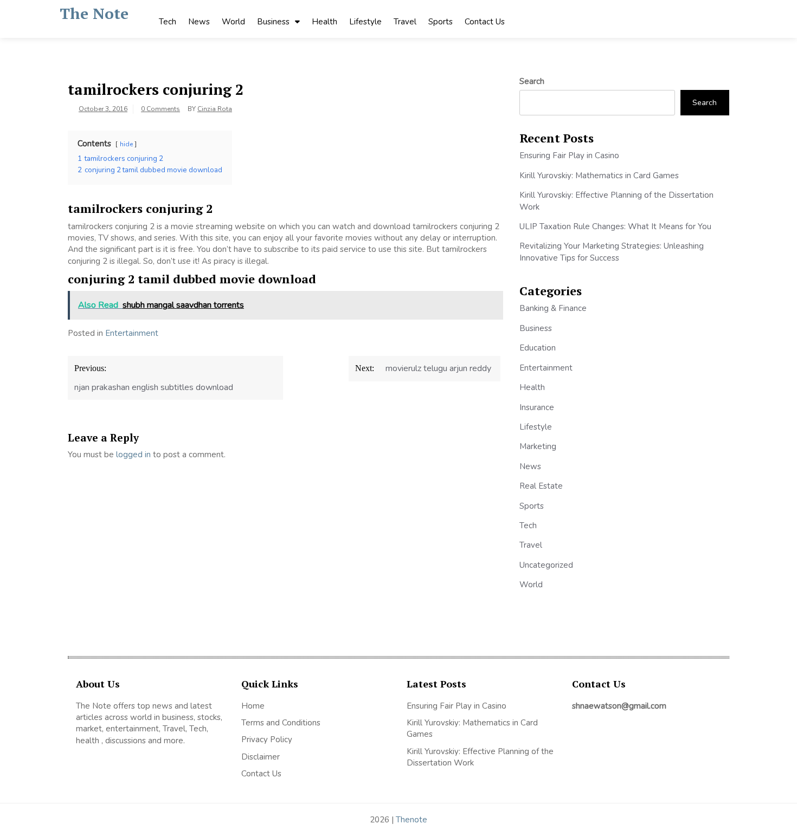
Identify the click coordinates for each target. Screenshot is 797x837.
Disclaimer (260, 756)
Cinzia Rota (214, 109)
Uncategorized (546, 565)
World (233, 21)
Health (324, 21)
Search (531, 81)
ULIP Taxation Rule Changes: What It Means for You (615, 226)
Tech (167, 21)
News (199, 21)
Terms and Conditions (280, 722)
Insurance (536, 407)
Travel (405, 21)
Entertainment (131, 333)
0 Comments (160, 109)
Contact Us (485, 21)
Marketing (537, 446)
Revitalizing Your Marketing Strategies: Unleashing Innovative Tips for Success (611, 252)
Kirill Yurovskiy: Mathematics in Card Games (599, 175)
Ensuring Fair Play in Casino (569, 155)
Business (273, 21)
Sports (440, 21)
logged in (133, 454)
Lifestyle (365, 21)
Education (537, 347)
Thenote (411, 819)
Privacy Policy (266, 739)
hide (126, 144)
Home (253, 705)
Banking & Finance (553, 308)
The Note (94, 13)
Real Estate (541, 486)
